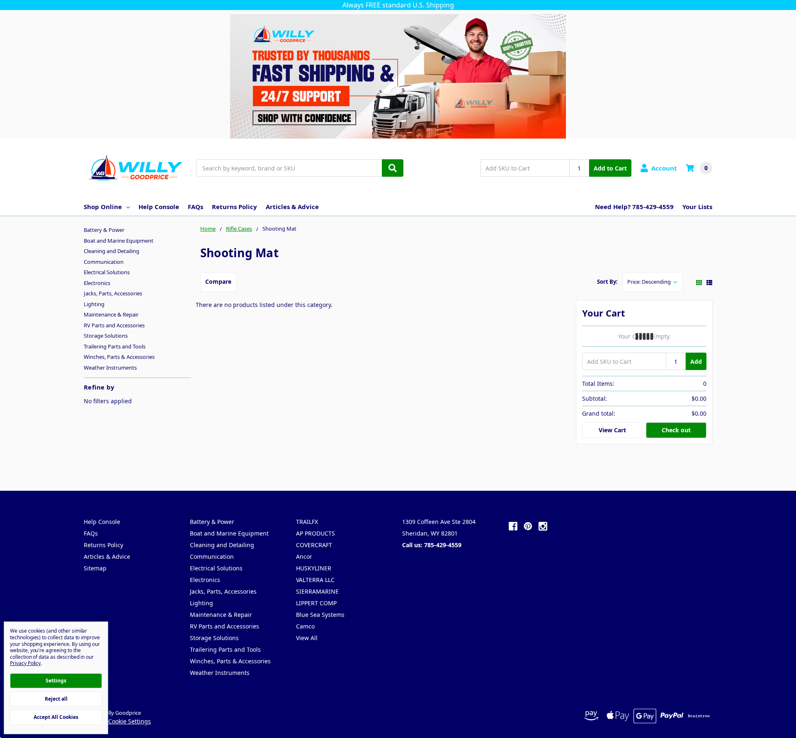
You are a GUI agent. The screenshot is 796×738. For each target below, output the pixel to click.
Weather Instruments (110, 367)
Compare (218, 281)
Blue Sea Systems (320, 615)
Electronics (97, 283)
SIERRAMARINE (317, 591)
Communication (104, 261)
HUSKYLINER (313, 568)
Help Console (158, 206)
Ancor (304, 556)
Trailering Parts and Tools (115, 346)
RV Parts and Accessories (114, 325)
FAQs (195, 206)
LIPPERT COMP (316, 603)
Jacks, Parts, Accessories (113, 293)
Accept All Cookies (56, 717)
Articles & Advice (292, 206)
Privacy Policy (25, 663)
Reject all (56, 698)
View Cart (612, 430)
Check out (676, 430)
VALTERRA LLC (315, 580)
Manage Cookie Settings (117, 721)
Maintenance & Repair (111, 314)
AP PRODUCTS (315, 533)
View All (307, 638)
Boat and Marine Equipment (118, 240)
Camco (305, 626)
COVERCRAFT (314, 545)
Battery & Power (104, 230)
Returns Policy (234, 206)
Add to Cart (610, 168)
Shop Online (103, 206)
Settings (56, 680)
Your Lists (697, 206)
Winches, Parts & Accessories (119, 356)
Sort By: (607, 281)
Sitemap (95, 568)
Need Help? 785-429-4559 (634, 206)
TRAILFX (307, 522)
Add (696, 361)
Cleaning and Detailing (111, 251)
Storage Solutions (106, 335)
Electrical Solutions (107, 272)
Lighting (94, 304)
